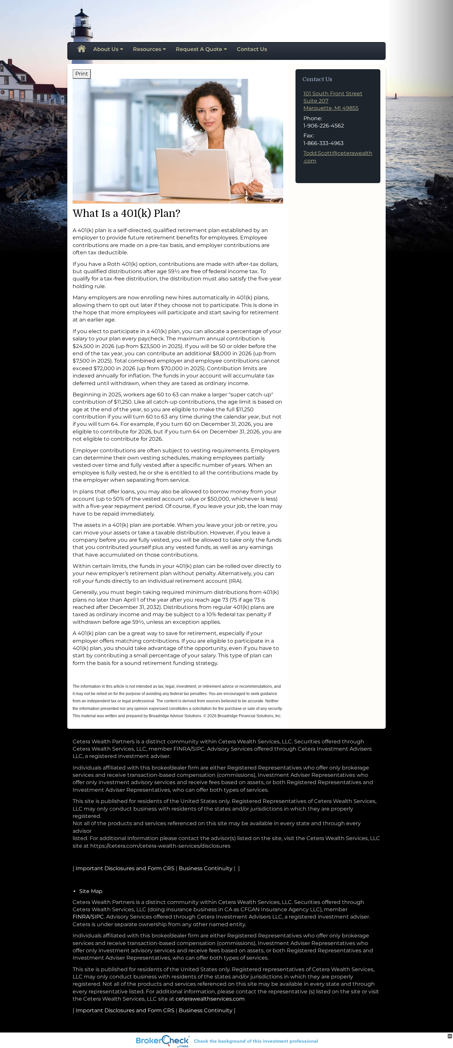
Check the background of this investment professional (256, 1041)
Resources (147, 49)
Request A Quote (199, 49)
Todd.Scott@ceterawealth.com (337, 157)
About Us (105, 49)
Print (81, 74)
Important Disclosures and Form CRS (125, 868)
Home (81, 49)
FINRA (81, 917)
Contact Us (252, 49)
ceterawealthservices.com (210, 999)
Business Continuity (205, 868)
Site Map (90, 891)
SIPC (97, 917)
